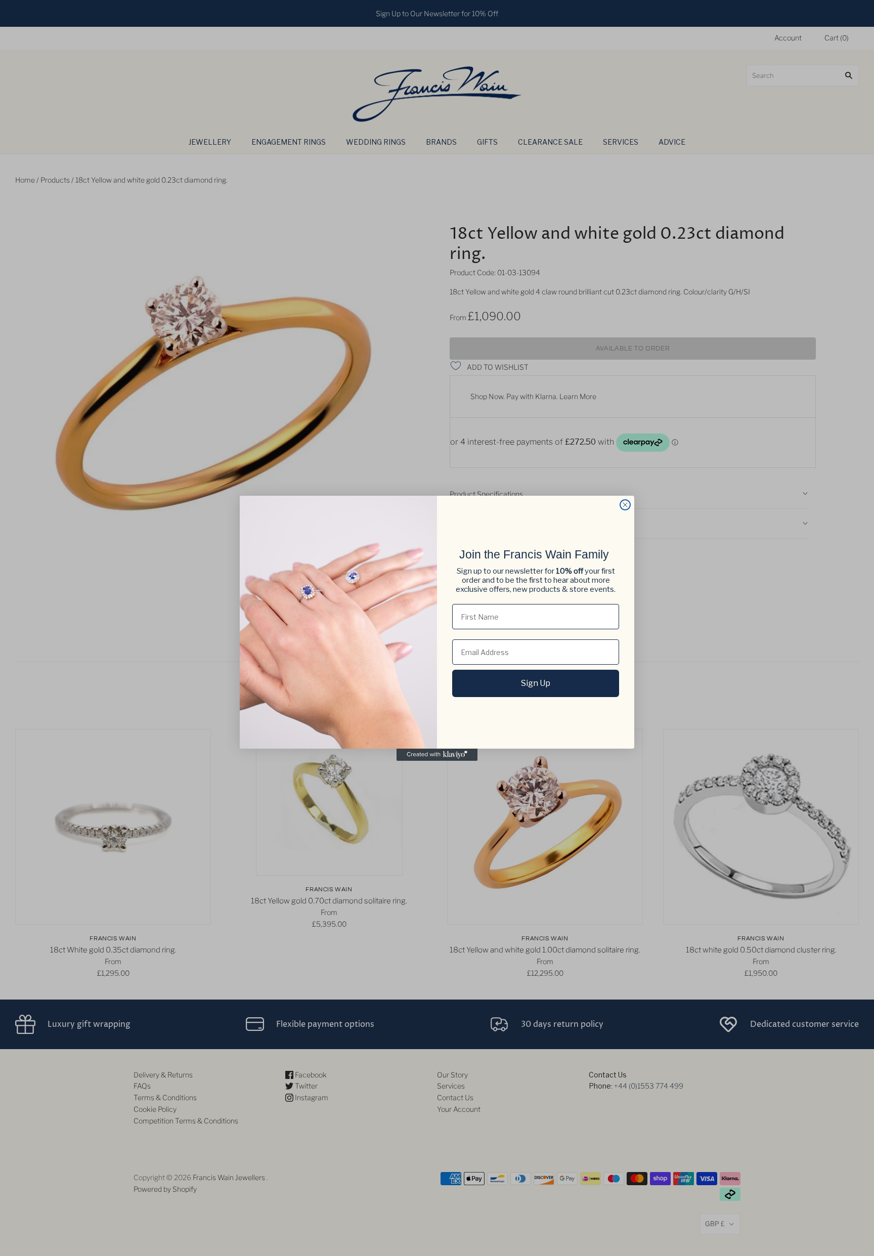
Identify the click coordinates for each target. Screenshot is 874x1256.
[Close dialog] (625, 505)
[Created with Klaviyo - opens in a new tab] (437, 755)
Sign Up (535, 683)
